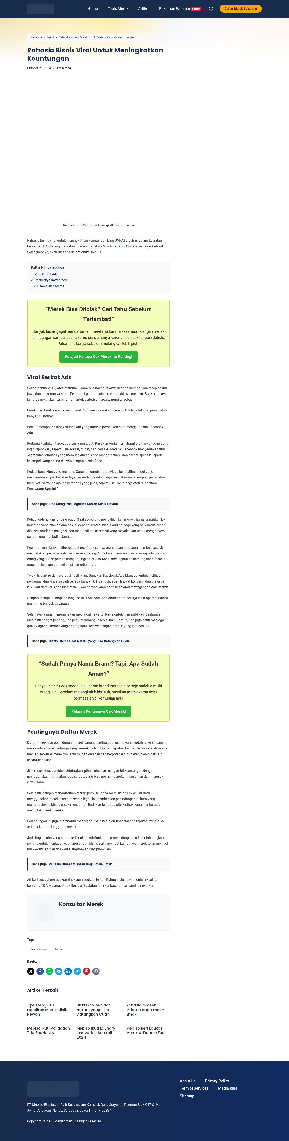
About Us (187, 1081)
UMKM (120, 240)
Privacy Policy (217, 1081)
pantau (45, 575)
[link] (30, 971)
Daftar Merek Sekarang (240, 9)
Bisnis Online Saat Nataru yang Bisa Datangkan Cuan (89, 641)
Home (93, 8)
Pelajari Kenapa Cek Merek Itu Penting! (98, 356)
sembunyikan (56, 267)
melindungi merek (126, 838)
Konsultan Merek (81, 904)
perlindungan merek (69, 743)
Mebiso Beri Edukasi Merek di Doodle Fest (146, 1030)
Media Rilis (227, 1088)
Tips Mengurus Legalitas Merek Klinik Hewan (83, 504)
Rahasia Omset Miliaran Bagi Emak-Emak (80, 864)
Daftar (59, 949)
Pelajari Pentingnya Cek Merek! (98, 711)
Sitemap (187, 1096)
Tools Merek (118, 8)
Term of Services (194, 1088)
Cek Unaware (38, 949)
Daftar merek (37, 743)
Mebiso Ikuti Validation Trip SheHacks (48, 1030)
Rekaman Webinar (179, 8)
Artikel (143, 8)
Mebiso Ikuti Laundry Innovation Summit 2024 (96, 1033)
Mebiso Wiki (63, 1121)
